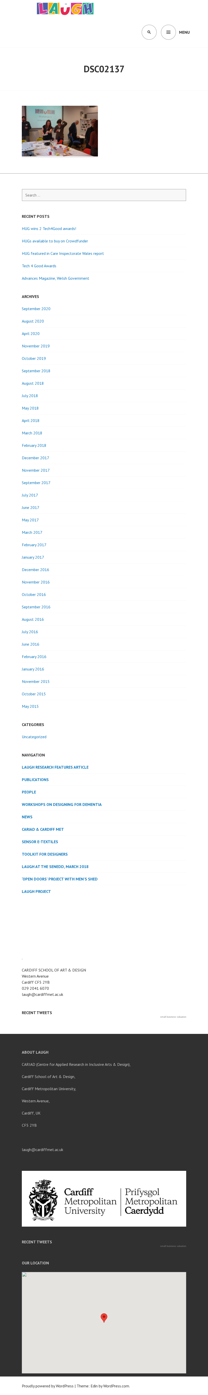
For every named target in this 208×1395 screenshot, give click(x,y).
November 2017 (36, 470)
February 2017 (34, 544)
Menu (184, 32)
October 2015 (34, 693)
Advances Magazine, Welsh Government (55, 278)
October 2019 (34, 358)
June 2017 (30, 507)
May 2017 (30, 519)
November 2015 (36, 681)
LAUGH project (36, 891)
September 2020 (36, 308)
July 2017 (30, 495)
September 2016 (36, 606)
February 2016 (34, 656)
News (27, 816)
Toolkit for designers (45, 854)
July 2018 (30, 395)
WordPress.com (116, 1385)
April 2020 (31, 333)
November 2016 (36, 582)
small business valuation (173, 1017)
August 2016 (33, 619)
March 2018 (32, 432)
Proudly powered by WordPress (48, 1385)
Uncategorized (34, 736)
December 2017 (35, 457)
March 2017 (32, 532)
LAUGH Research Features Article (55, 767)
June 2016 (30, 644)
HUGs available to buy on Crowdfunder (55, 240)
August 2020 (33, 321)
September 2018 (36, 370)
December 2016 (35, 569)
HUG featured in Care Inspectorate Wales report (63, 253)
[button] (104, 1318)
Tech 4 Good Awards (39, 265)
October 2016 (34, 594)
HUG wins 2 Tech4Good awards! (49, 228)
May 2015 (30, 706)
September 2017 (36, 482)
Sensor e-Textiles (40, 841)
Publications (35, 779)
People (29, 791)
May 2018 (30, 408)
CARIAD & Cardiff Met (43, 829)
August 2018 (33, 383)
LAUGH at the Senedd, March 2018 (55, 866)
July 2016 (30, 631)
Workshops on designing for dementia (62, 804)
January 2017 (33, 557)
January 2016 (33, 669)
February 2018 (34, 445)
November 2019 (36, 345)
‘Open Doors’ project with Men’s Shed (60, 878)
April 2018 (31, 420)
